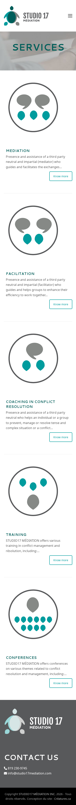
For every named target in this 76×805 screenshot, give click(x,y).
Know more (60, 176)
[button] (70, 16)
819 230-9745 (17, 768)
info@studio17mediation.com (29, 773)
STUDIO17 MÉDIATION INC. (37, 794)
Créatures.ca (62, 799)
